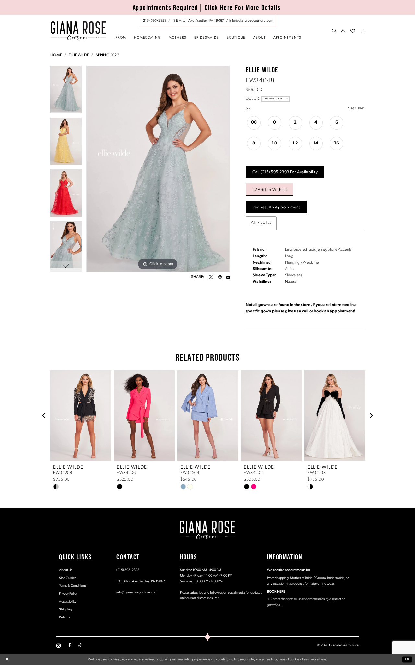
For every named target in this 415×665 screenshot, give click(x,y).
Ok (407, 659)
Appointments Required (165, 7)
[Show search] (334, 31)
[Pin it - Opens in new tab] (219, 277)
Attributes (261, 223)
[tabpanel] (66, 92)
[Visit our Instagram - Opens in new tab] (58, 645)
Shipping (65, 609)
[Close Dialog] (7, 659)
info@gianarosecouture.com (136, 592)
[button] (343, 31)
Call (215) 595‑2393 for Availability (285, 172)
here (322, 659)
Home (56, 55)
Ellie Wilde (79, 55)
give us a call (296, 311)
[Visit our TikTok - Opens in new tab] (80, 645)
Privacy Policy (68, 594)
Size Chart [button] (356, 108)
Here (226, 7)
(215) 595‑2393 (127, 570)
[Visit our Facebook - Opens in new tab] (69, 645)
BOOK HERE (276, 592)
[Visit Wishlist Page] (353, 31)
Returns (64, 617)
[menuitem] (207, 20)
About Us (65, 570)
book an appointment (334, 311)
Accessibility (67, 602)
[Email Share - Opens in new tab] (228, 277)
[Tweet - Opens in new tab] (211, 277)
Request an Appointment (276, 207)
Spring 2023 (107, 55)
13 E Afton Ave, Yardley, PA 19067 (140, 581)
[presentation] (80, 415)
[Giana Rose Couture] (78, 30)
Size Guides (67, 578)
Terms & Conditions (72, 586)
